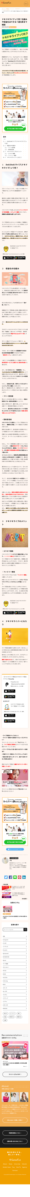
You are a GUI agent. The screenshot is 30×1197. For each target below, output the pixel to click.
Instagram (5, 939)
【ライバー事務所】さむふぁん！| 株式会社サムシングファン (14, 8)
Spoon (4, 960)
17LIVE (4, 943)
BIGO (4, 984)
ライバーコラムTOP (14, 1074)
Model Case (7, 1167)
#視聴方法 (19, 1016)
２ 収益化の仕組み (10, 145)
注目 (4, 936)
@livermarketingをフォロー (16, 849)
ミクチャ (5, 1001)
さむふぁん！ (6, 967)
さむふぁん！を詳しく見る (14, 1120)
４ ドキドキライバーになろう (13, 157)
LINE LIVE (5, 1005)
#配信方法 (11, 1016)
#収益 (5, 1016)
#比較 (5, 1020)
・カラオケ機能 (11, 153)
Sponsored (5, 953)
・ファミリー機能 (11, 155)
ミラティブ (5, 998)
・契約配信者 (10, 149)
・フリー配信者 (11, 147)
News (10, 1164)
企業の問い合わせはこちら (14, 1141)
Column (24, 1164)
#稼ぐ (19, 1013)
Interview (17, 1164)
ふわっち (5, 987)
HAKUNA (5, 1008)
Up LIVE (5, 991)
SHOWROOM (6, 956)
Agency (24, 1167)
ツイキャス (5, 946)
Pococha (5, 950)
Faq (13, 1167)
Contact (15, 1170)
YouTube (5, 977)
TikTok (4, 970)
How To (18, 1167)
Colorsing (5, 980)
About (5, 1164)
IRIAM (4, 974)
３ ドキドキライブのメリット (13, 151)
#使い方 (5, 1013)
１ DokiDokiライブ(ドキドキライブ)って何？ (15, 142)
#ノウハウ (12, 1013)
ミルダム (5, 994)
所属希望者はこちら (14, 1133)
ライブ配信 (5, 963)
